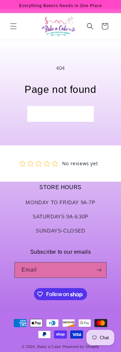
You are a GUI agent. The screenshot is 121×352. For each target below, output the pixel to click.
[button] (13, 26)
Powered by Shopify (81, 347)
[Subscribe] (98, 270)
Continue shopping (60, 113)
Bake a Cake (49, 347)
